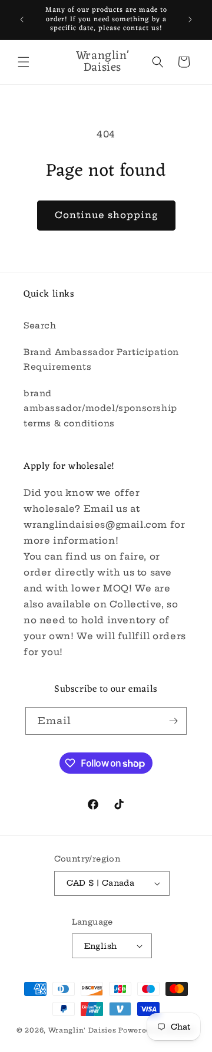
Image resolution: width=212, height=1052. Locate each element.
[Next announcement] (190, 19)
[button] (24, 62)
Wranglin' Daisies (83, 1030)
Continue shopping (106, 215)
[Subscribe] (173, 721)
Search (40, 325)
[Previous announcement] (22, 19)
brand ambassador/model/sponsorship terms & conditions (100, 408)
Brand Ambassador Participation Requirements (101, 359)
